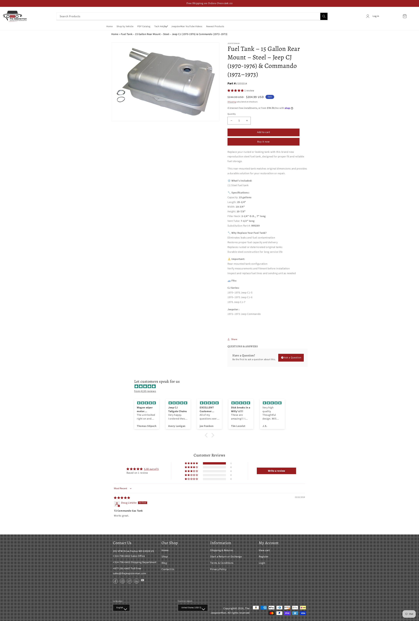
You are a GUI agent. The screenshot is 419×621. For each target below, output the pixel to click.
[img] (211, 386)
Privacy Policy (218, 569)
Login (262, 563)
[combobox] (192, 16)
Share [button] (234, 339)
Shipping (232, 101)
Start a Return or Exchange (226, 556)
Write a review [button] (276, 471)
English (119, 607)
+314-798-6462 (121, 556)
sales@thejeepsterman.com (129, 573)
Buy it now (263, 141)
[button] (160, 26)
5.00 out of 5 (151, 469)
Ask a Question (292, 357)
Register (264, 556)
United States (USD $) (191, 607)
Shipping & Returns (221, 550)
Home (114, 34)
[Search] (324, 16)
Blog (164, 563)
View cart (264, 550)
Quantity (232, 114)
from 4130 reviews (145, 391)
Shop (165, 556)
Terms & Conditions (222, 563)
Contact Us (168, 569)
